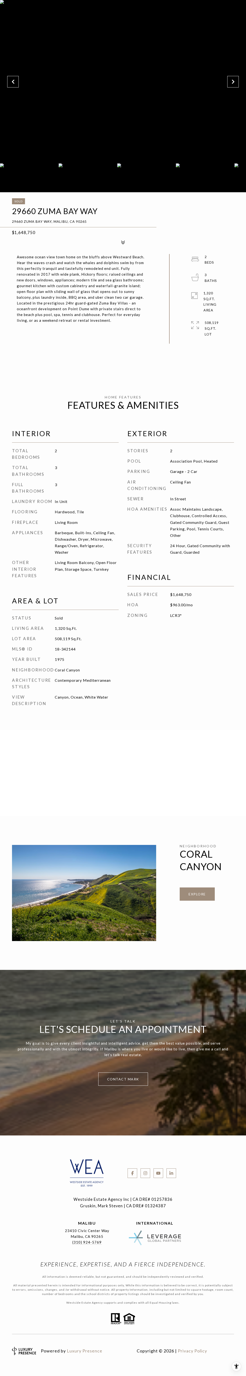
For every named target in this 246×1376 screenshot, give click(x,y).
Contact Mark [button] (123, 1079)
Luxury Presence (84, 1350)
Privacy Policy (192, 1350)
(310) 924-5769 (87, 1242)
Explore (197, 894)
